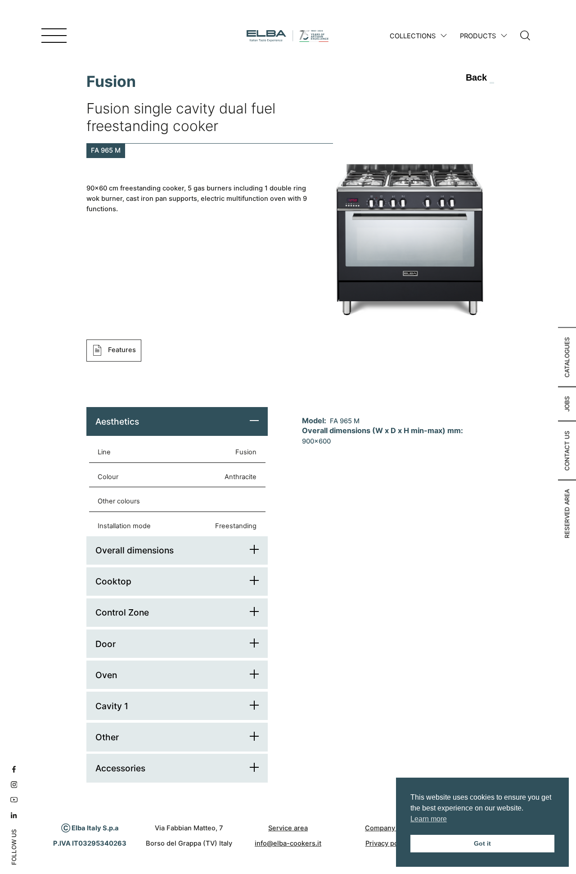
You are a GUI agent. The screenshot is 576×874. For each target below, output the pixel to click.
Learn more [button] (428, 819)
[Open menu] (54, 36)
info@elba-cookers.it (288, 843)
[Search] (525, 36)
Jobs (567, 404)
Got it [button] (482, 843)
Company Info (387, 828)
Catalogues (567, 357)
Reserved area (567, 513)
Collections (413, 36)
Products (478, 36)
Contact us (567, 450)
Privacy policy (387, 843)
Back (476, 77)
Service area (288, 828)
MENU (28, 35)
